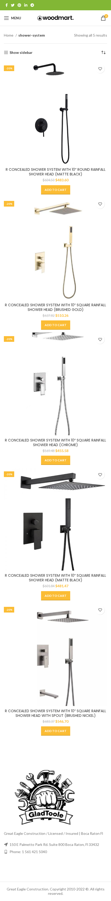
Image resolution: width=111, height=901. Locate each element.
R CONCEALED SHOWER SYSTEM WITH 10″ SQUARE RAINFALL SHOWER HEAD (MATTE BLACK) (55, 578)
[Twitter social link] (12, 5)
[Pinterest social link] (19, 5)
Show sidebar (21, 52)
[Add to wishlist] (100, 68)
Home (9, 35)
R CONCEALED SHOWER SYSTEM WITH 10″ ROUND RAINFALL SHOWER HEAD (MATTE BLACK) (56, 172)
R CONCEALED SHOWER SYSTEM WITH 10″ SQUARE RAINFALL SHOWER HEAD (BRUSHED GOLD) (55, 307)
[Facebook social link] (6, 5)
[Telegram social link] (32, 5)
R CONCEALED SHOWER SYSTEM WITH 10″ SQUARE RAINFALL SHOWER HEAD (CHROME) (55, 442)
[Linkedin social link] (26, 5)
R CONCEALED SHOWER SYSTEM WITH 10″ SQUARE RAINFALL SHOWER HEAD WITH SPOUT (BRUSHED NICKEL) (55, 713)
